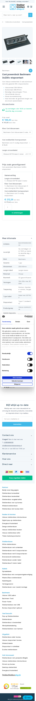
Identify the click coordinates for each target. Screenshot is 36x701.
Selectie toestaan (17, 381)
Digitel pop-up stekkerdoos (11, 520)
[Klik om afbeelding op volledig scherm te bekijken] (17, 42)
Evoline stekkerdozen (9, 649)
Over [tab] (28, 321)
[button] (17, 435)
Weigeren (17, 384)
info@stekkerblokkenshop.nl (12, 445)
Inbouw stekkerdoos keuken (12, 530)
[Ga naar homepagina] (2, 22)
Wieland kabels (7, 643)
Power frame (6, 602)
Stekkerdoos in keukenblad (11, 622)
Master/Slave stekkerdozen (12, 578)
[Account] (28, 6)
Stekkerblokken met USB (11, 605)
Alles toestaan (17, 377)
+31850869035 (8, 442)
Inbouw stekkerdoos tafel (11, 533)
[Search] (30, 15)
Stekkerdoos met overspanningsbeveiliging (17, 574)
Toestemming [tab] (6, 321)
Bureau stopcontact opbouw (12, 608)
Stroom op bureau (8, 664)
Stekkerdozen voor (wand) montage (14, 587)
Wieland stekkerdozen (10, 506)
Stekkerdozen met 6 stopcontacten (14, 550)
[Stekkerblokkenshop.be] (17, 675)
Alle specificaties (8, 104)
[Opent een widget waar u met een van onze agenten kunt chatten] (28, 697)
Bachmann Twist (8, 598)
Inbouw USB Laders (9, 595)
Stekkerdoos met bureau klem (12, 509)
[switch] (29, 359)
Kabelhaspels (6, 581)
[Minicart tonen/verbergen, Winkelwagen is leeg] (31, 6)
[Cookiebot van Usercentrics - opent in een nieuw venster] (24, 316)
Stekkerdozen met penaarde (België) (15, 658)
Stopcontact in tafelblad (10, 646)
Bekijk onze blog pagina (10, 490)
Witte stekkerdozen (9, 544)
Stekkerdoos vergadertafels (12, 499)
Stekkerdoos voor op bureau (12, 502)
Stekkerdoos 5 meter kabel (11, 563)
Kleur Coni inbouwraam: (10, 128)
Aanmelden (17, 424)
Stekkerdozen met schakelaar (12, 547)
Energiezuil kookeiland (10, 523)
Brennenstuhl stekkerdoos (11, 557)
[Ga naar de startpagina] (17, 7)
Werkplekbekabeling (9, 625)
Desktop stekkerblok (9, 667)
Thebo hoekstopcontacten (11, 536)
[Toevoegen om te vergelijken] (30, 70)
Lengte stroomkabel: (10, 150)
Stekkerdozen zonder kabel (11, 560)
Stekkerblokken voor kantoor (12, 629)
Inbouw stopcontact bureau (12, 640)
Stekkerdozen (7, 619)
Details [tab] (17, 321)
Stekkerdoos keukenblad (10, 496)
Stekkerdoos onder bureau (11, 637)
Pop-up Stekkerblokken (10, 616)
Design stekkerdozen (9, 526)
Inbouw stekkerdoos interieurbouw (14, 517)
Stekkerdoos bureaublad (10, 493)
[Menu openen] (3, 6)
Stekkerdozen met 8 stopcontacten (14, 554)
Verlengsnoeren (7, 584)
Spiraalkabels (6, 571)
